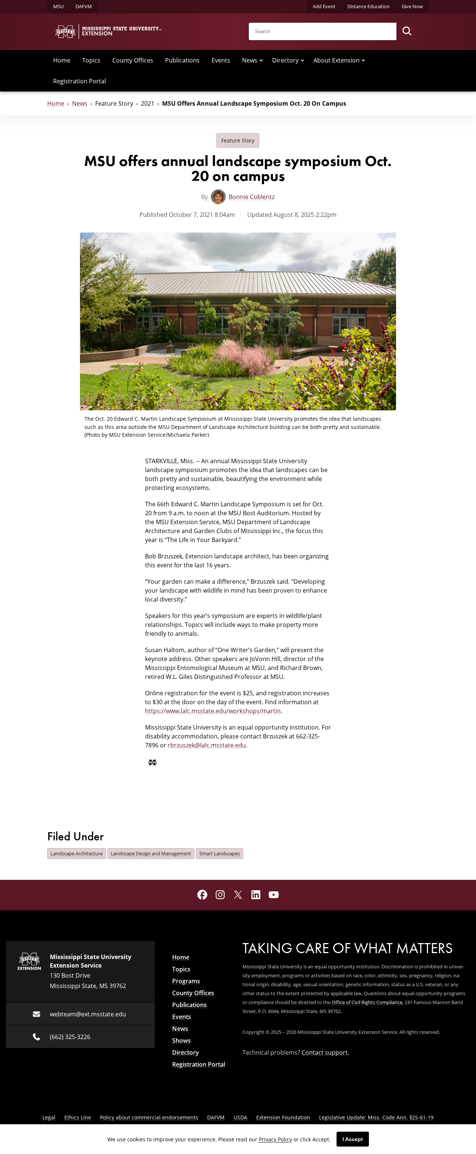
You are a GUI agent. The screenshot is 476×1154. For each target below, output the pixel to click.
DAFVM (83, 6)
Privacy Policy (275, 1139)
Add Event (324, 6)
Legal (48, 1117)
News (249, 60)
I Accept (352, 1139)
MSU (58, 6)
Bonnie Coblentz (251, 197)
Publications (182, 60)
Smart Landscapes (219, 853)
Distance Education (368, 6)
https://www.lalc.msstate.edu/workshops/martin (213, 711)
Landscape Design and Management (151, 853)
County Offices (132, 60)
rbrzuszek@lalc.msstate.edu (207, 745)
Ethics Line (77, 1117)
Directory (285, 60)
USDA (240, 1117)
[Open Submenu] (261, 60)
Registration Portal (79, 81)
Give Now (412, 6)
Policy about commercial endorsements (149, 1117)
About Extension (336, 60)
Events (221, 60)
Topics (91, 60)
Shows (181, 1040)
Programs (186, 981)
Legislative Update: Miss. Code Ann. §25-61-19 (376, 1117)
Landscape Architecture (77, 853)
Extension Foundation (283, 1117)
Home (61, 60)
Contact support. (325, 1052)
